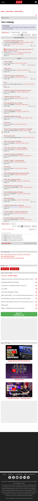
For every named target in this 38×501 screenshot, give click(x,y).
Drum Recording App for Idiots (9, 292)
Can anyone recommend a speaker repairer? (13, 285)
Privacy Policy (32, 474)
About (4, 474)
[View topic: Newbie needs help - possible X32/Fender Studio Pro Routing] (36, 279)
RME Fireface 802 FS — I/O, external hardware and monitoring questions (18, 295)
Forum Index (9, 11)
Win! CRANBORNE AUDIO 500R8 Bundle (12, 258)
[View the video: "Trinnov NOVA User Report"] (19, 389)
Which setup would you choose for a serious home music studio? (18, 302)
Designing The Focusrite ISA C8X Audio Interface (19, 361)
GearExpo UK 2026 (19, 379)
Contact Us (10, 474)
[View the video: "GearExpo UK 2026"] (19, 371)
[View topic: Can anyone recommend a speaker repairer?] (36, 285)
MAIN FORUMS (18, 11)
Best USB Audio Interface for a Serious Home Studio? (16, 298)
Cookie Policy (18, 474)
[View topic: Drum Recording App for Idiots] (36, 292)
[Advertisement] (19, 329)
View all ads (5, 269)
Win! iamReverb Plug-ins (7, 256)
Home (2, 11)
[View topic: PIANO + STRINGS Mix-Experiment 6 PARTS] (36, 308)
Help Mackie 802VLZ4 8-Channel (10, 282)
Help (25, 474)
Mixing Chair (4, 305)
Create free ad (14, 269)
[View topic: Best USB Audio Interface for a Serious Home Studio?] (36, 298)
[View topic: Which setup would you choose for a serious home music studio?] (36, 302)
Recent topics (12, 275)
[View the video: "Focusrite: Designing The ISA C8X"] (19, 352)
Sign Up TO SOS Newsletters (19, 314)
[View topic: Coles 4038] (36, 289)
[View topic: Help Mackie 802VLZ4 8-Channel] (36, 282)
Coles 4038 (4, 289)
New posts (4, 275)
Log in (3, 2)
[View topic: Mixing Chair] (36, 305)
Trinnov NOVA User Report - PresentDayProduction (19, 398)
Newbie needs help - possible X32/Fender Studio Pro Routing (18, 279)
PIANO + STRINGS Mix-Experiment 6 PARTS (12, 308)
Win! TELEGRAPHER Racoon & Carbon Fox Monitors (16, 254)
